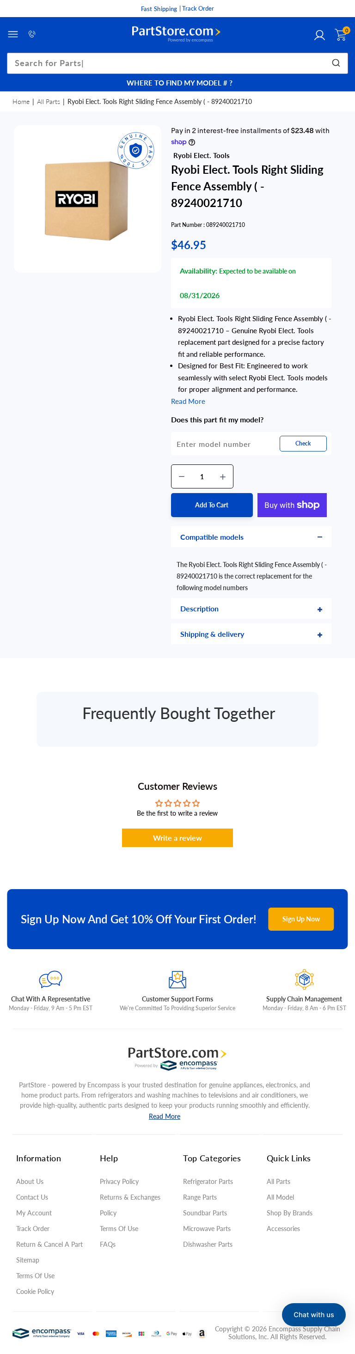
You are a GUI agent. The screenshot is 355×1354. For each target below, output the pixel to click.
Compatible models (212, 536)
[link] (336, 1287)
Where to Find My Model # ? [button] (180, 83)
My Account (34, 1213)
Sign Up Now (301, 919)
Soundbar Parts (207, 1213)
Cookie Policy (35, 1291)
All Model (280, 1197)
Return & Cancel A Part (49, 1244)
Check (303, 443)
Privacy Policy (119, 1181)
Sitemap (27, 1260)
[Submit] (338, 63)
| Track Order (196, 8)
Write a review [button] (177, 837)
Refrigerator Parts (208, 1181)
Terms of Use (35, 1276)
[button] (314, 1314)
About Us (29, 1181)
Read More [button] (188, 401)
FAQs (108, 1244)
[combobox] (177, 63)
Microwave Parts (207, 1228)
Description (199, 608)
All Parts (48, 101)
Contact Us (32, 1197)
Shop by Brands (289, 1213)
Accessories (283, 1228)
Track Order (32, 1228)
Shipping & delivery (212, 633)
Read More (164, 1116)
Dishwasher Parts (208, 1244)
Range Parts (200, 1197)
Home (21, 101)
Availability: (198, 270)
